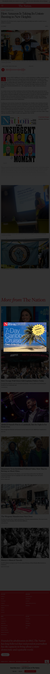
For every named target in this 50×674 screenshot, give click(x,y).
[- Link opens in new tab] (25, 337)
